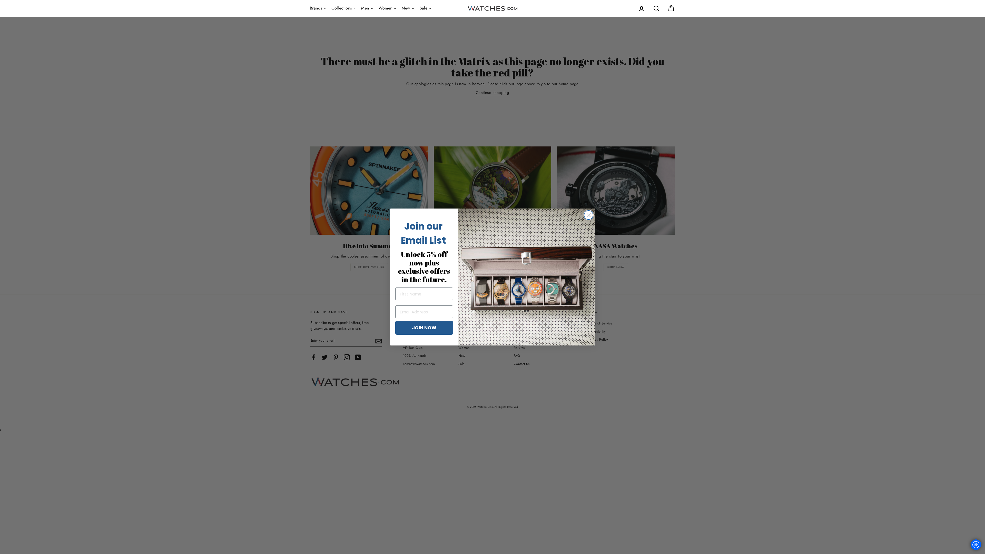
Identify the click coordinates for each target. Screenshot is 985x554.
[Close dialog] (588, 215)
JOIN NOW (424, 327)
